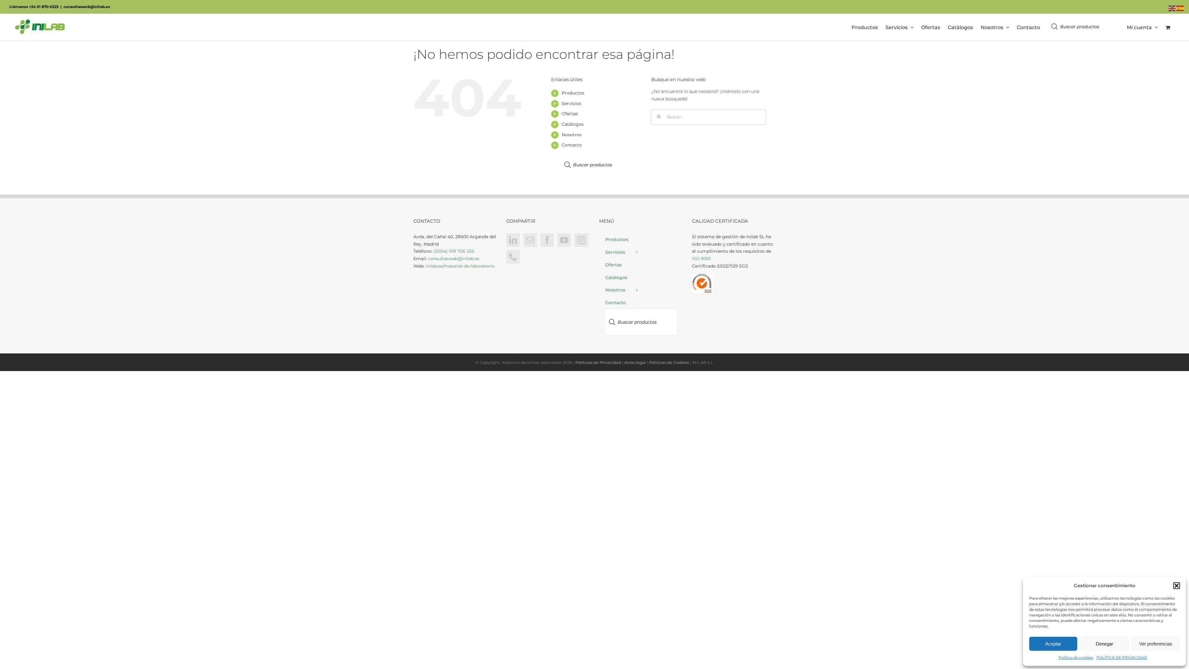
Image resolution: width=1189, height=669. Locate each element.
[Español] (1180, 8)
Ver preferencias (1155, 643)
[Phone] (513, 257)
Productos (573, 93)
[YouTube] (564, 240)
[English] (1172, 8)
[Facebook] (547, 240)
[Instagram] (581, 240)
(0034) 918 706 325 (454, 251)
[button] (1177, 586)
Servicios (571, 103)
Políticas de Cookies (669, 362)
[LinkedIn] (513, 240)
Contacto (572, 145)
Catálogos (573, 124)
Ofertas (570, 113)
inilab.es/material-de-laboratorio (459, 266)
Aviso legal (635, 362)
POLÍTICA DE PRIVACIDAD (1121, 657)
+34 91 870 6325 (44, 6)
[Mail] (530, 240)
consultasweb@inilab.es (86, 6)
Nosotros (571, 135)
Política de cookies (1076, 657)
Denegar (1104, 643)
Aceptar (1053, 643)
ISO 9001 (701, 258)
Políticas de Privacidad (598, 362)
